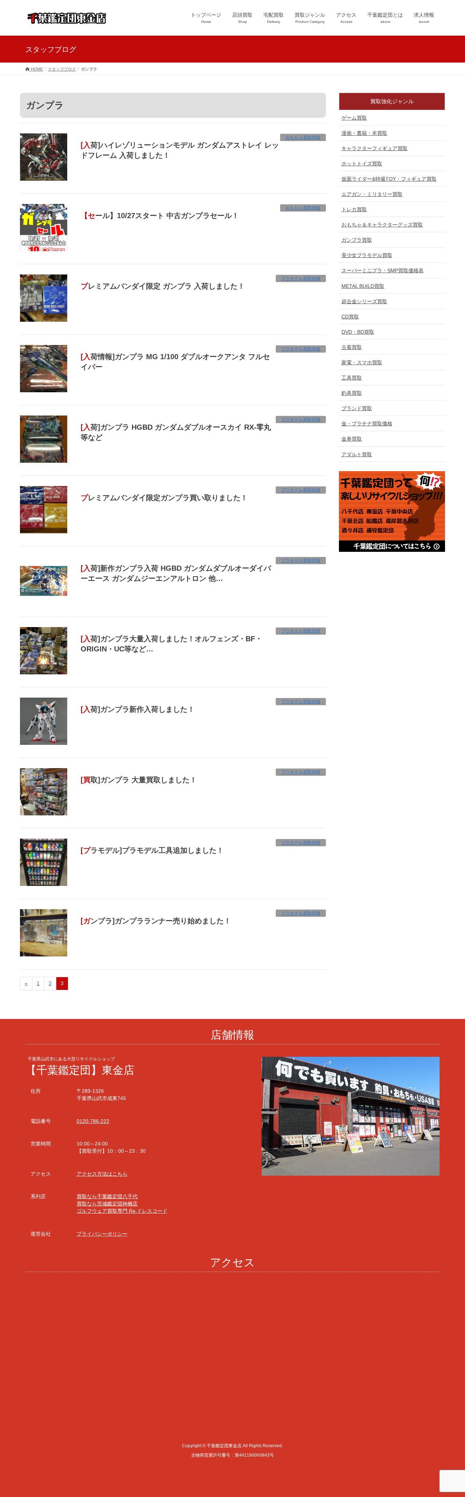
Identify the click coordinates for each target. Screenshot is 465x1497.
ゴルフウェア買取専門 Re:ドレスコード (122, 1211)
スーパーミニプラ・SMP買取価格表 (382, 270)
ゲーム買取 (354, 118)
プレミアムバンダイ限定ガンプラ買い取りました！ (164, 498)
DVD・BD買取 (357, 332)
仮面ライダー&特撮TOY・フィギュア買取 (389, 179)
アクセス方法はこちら (102, 1174)
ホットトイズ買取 (361, 163)
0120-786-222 (93, 1121)
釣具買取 (351, 393)
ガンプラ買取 (356, 240)
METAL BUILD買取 (362, 286)
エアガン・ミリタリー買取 (372, 194)
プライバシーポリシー (102, 1234)
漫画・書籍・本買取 (364, 133)
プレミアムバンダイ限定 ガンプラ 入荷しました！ (163, 286)
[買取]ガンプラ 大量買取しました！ (139, 780)
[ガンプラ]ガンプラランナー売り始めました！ (156, 921)
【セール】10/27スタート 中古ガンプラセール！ (160, 216)
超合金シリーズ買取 (364, 301)
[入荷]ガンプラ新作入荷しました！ (138, 709)
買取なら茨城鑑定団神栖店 (107, 1204)
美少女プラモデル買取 (366, 255)
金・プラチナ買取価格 (366, 423)
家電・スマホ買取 (361, 362)
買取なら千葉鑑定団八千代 (107, 1196)
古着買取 (351, 347)
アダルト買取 (356, 454)
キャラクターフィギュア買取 (374, 148)
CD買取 (350, 317)
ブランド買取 (356, 408)
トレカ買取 (354, 209)
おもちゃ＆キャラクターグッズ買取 (382, 225)
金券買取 (351, 439)
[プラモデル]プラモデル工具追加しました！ (152, 850)
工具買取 (351, 378)
